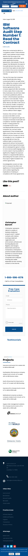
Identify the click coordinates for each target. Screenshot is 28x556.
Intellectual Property (8, 517)
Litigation (5, 519)
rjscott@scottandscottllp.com (14, 480)
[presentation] (14, 322)
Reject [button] (17, 554)
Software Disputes (7, 514)
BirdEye (10, 357)
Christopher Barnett (8, 541)
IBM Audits (7, 47)
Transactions (6, 522)
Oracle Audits (6, 503)
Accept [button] (11, 554)
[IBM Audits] (6, 11)
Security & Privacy (7, 524)
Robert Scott (6, 535)
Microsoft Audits (7, 498)
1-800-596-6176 (14, 277)
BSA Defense (6, 495)
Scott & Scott (6, 493)
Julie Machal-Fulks (7, 538)
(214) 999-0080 (19, 10)
